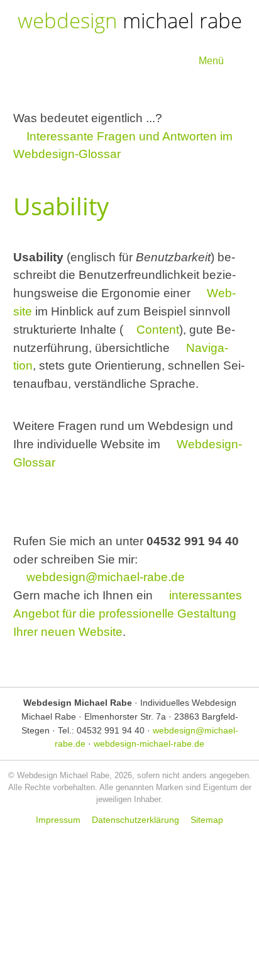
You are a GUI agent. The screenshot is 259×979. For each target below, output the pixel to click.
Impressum (58, 820)
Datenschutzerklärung (135, 820)
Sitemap (206, 820)
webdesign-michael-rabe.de (149, 743)
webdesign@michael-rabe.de (105, 577)
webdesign (130, 20)
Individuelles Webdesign (188, 703)
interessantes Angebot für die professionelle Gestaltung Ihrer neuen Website (128, 613)
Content (157, 329)
